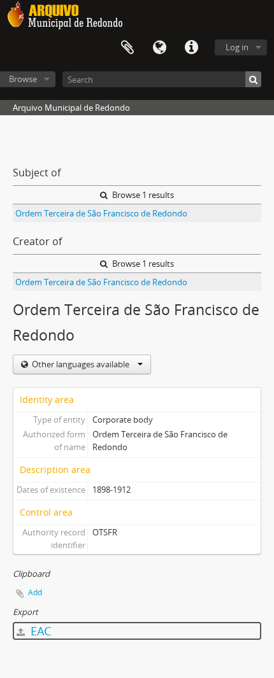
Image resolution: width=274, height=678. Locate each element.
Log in (237, 47)
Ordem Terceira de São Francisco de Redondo (101, 213)
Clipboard (127, 48)
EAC (39, 631)
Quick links (191, 48)
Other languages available (80, 364)
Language (159, 48)
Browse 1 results (142, 195)
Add (35, 592)
